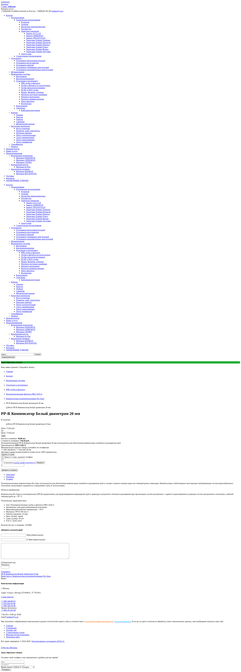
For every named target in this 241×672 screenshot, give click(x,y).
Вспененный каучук (19, 165)
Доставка (10, 176)
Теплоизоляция (17, 18)
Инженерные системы (20, 74)
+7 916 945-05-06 (8, 603)
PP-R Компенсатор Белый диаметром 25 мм (19, 574)
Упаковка (10, 477)
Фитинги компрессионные (32, 99)
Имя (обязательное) (35, 535)
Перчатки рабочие (24, 133)
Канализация (21, 106)
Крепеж (14, 113)
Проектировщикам (14, 153)
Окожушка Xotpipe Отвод (37, 47)
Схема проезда (7, 597)
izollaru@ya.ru (57, 11)
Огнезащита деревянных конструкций (32, 67)
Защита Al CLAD (33, 33)
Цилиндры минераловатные (33, 27)
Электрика (20, 108)
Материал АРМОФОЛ (25, 160)
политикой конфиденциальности (99, 621)
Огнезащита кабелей (25, 65)
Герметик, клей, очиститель (28, 131)
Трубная (24, 24)
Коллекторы (26, 104)
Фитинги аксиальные (30, 97)
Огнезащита (16, 58)
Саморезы (20, 122)
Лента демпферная (24, 142)
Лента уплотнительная (26, 135)
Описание (10, 474)
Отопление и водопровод (27, 81)
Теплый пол (26, 29)
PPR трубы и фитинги (30, 83)
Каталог (9, 15)
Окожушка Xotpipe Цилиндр (38, 42)
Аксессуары (26, 54)
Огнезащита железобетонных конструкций (34, 70)
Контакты (10, 178)
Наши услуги (11, 151)
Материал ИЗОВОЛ (24, 171)
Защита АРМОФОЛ (34, 36)
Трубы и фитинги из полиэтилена (35, 85)
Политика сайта (13, 637)
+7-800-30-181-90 (8, 610)
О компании (11, 628)
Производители (12, 149)
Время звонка (7, 667)
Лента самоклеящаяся (25, 140)
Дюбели (19, 119)
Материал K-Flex (23, 167)
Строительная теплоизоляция (28, 56)
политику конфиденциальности (24, 463)
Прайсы (14, 147)
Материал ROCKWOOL (26, 174)
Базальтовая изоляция (20, 169)
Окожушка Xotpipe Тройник (38, 40)
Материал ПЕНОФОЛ (25, 158)
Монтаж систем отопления (17, 635)
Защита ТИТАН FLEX (35, 38)
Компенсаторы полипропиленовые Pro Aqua (25, 399)
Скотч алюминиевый (25, 137)
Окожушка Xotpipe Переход (38, 45)
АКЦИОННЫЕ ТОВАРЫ (17, 180)
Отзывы (9, 479)
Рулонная (25, 22)
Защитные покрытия (30, 31)
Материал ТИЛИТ (24, 162)
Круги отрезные (23, 128)
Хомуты (19, 117)
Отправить (5, 572)
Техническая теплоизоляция (28, 20)
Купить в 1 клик (8, 454)
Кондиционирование (25, 79)
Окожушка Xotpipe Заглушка (38, 52)
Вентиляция (21, 76)
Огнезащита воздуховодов (27, 63)
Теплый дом (11, 630)
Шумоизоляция (17, 72)
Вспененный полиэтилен (22, 156)
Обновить (5, 565)
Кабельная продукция (30, 110)
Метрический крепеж (25, 124)
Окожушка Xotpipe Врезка (37, 49)
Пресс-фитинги (27, 101)
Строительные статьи (15, 632)
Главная (9, 371)
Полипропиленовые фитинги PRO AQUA (24, 394)
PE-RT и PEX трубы (29, 90)
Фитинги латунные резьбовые (34, 94)
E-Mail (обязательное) (36, 540)
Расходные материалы (20, 126)
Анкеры (19, 115)
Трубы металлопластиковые (33, 88)
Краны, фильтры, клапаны (32, 92)
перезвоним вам (8, 357)
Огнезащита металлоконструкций (30, 61)
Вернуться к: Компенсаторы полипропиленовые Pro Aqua (26, 576)
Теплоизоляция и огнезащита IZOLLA (47, 641)
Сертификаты (17, 144)
